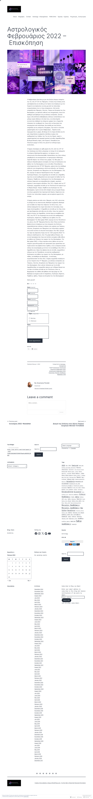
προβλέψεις (66, 524)
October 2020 (38, 686)
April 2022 (37, 650)
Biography (21, 16)
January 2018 (38, 758)
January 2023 (38, 632)
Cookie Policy (26, 796)
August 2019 (37, 717)
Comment (61, 412)
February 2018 (38, 756)
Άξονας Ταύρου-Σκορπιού (67, 475)
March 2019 (37, 728)
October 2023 (38, 615)
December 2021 (38, 658)
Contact (28, 16)
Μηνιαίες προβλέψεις (71, 508)
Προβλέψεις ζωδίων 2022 (67, 514)
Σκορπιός (64, 516)
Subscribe (66, 600)
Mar (29, 580)
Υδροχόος (79, 516)
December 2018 (38, 734)
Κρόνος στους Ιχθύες (77, 500)
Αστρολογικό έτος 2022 (74, 483)
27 (29, 573)
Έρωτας (79, 477)
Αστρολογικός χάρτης (78, 485)
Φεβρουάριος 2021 (73, 518)
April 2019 (37, 725)
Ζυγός (72, 497)
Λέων (83, 500)
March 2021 (37, 676)
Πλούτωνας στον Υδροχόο (78, 512)
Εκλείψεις (80, 489)
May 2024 (37, 600)
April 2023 (37, 626)
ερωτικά (72, 521)
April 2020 (37, 699)
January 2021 (38, 680)
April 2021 (37, 673)
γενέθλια (80, 518)
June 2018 (37, 747)
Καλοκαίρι (73, 499)
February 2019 (38, 730)
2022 (69, 465)
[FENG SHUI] (49, 773)
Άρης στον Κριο (65, 477)
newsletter (71, 469)
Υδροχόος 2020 (65, 518)
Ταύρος (69, 516)
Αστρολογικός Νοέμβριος (67, 485)
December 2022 (38, 634)
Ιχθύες (69, 499)
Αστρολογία (56, 367)
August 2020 (37, 691)
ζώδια (78, 521)
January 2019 (38, 732)
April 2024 (37, 602)
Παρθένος (70, 512)
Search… (36, 449)
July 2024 (37, 598)
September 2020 (38, 689)
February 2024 (38, 606)
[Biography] (40, 773)
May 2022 (37, 647)
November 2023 (38, 613)
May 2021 (37, 671)
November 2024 (38, 591)
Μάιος (63, 502)
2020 (63, 465)
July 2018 (37, 745)
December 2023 (38, 611)
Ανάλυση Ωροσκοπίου (79, 479)
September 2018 (38, 741)
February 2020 (38, 704)
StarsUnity (10, 586)
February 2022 (38, 654)
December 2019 (38, 708)
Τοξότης (74, 516)
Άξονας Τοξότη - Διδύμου (79, 475)
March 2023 (37, 628)
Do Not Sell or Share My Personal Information (73, 783)
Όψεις (83, 477)
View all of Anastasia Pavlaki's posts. (43, 388)
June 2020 (37, 695)
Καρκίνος (79, 499)
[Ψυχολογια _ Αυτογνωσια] (56, 773)
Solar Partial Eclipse (79, 469)
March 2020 (37, 702)
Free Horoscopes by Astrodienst (14, 447)
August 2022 (37, 643)
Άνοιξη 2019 (64, 471)
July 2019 (37, 719)
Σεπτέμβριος (77, 514)
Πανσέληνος (71, 510)
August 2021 (37, 667)
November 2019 (38, 710)
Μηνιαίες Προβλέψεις (60, 372)
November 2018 (38, 736)
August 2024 (37, 595)
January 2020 (38, 706)
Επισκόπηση (52, 372)
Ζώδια (77, 497)
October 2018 (38, 739)
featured (75, 465)
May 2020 (37, 697)
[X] (42, 533)
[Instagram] (39, 533)
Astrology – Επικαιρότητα (40, 16)
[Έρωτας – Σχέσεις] (52, 773)
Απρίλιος (64, 481)
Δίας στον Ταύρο (77, 487)
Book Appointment (34, 340)
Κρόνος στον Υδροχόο (66, 500)
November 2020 (38, 684)
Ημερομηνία (33, 305)
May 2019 (37, 723)
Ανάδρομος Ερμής (71, 479)
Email (31, 293)
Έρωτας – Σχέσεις (63, 16)
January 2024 (38, 608)
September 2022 (38, 641)
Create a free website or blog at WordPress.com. (48, 783)
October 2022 (38, 639)
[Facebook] (36, 533)
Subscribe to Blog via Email (71, 586)
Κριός (83, 499)
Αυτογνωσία (64, 487)
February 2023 (38, 630)
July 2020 (37, 693)
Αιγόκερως (64, 479)
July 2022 (37, 645)
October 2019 (38, 712)
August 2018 (37, 743)
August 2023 (37, 619)
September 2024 (39, 593)
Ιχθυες (65, 499)
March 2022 (37, 652)
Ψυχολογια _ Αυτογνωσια (78, 16)
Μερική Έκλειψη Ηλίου (76, 502)
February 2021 (38, 678)
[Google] (46, 533)
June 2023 (37, 621)
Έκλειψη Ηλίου (72, 477)
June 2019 (37, 721)
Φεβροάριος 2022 (61, 374)
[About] (37, 773)
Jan (10, 580)
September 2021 (38, 665)
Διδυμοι (75, 489)
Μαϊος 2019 (67, 502)
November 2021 (38, 660)
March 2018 (37, 754)
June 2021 (37, 669)
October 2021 (38, 663)
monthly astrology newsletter (69, 467)
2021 (67, 465)
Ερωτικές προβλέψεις (74, 494)
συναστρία (74, 524)
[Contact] (43, 773)
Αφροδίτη (70, 487)
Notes (28, 324)
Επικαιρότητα (67, 492)
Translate (73, 448)
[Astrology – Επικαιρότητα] (46, 773)
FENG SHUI (52, 16)
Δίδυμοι (83, 487)
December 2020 (38, 682)
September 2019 (38, 715)
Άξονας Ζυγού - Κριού (73, 471)
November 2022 (38, 637)
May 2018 (37, 749)
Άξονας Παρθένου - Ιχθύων (78, 473)
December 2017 (38, 760)
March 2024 (37, 604)
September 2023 (38, 617)
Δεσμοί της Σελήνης (67, 489)
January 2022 (38, 656)
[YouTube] (49, 533)
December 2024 (38, 589)
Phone (31, 299)
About (15, 16)
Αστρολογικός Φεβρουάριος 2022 (57, 371)
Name (31, 287)
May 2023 (37, 624)
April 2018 (37, 752)
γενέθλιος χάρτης (66, 521)
